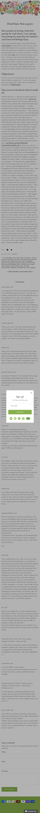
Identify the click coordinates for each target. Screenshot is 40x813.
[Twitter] (11, 418)
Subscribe (20, 412)
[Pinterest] (23, 418)
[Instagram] (19, 418)
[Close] (31, 393)
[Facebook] (15, 418)
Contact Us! (32, 811)
